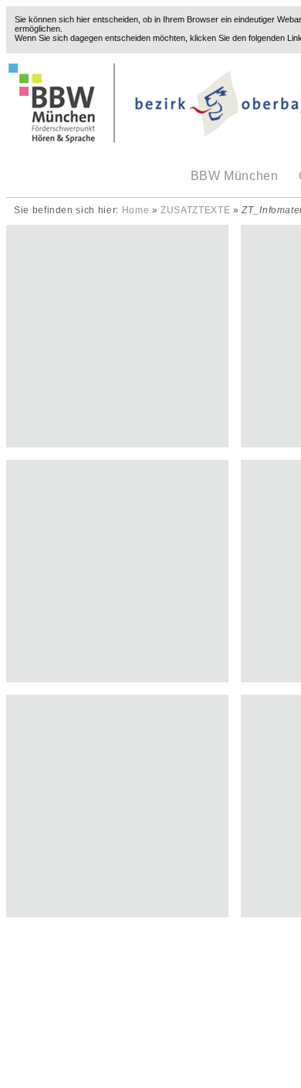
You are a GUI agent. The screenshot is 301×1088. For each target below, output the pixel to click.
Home (136, 210)
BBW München (235, 175)
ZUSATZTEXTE (195, 210)
